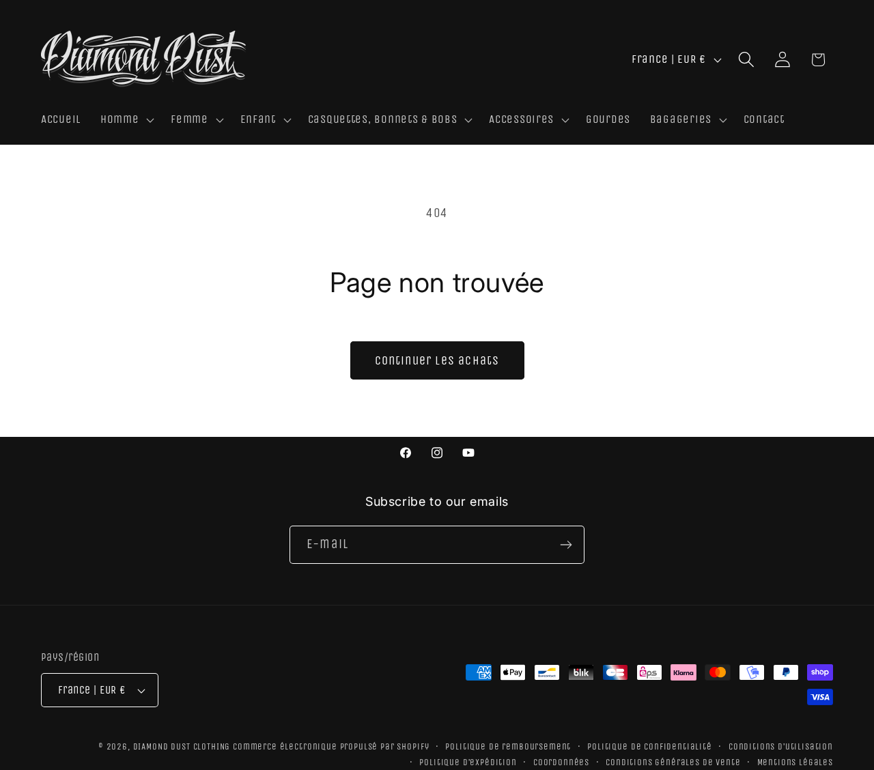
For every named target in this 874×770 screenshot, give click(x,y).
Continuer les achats (437, 360)
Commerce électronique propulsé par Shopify (331, 746)
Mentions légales (795, 762)
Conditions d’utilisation (781, 746)
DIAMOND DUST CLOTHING (182, 746)
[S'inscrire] (566, 545)
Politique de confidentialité (649, 746)
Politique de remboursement (508, 746)
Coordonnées (561, 762)
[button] (125, 120)
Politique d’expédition (467, 762)
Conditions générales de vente (673, 762)
